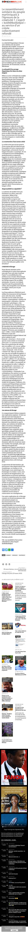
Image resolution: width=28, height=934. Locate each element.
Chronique (14, 555)
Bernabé (8, 555)
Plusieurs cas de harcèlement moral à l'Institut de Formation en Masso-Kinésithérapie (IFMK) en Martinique (7, 698)
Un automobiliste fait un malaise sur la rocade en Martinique (7, 741)
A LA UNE (4, 584)
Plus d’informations (18, 928)
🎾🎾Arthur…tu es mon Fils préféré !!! (17, 882)
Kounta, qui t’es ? (12, 878)
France (10, 891)
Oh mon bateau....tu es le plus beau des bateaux (15, 570)
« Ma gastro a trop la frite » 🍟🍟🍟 (17, 916)
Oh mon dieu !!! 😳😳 (13, 898)
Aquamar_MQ (19, 829)
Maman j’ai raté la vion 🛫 (14, 857)
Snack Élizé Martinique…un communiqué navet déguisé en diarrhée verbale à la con (17, 921)
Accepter (14, 930)
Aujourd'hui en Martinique (19, 605)
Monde (10, 872)
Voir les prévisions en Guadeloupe (12, 833)
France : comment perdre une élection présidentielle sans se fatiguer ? (17, 893)
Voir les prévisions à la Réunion (11, 836)
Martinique (22, 555)
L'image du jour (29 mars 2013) (12, 573)
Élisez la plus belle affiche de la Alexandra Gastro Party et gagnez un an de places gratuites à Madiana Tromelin (17, 911)
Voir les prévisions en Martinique (12, 835)
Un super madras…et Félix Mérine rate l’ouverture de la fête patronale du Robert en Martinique (17, 862)
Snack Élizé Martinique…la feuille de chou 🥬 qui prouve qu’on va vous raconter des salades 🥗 (17, 904)
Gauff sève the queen (13, 874)
